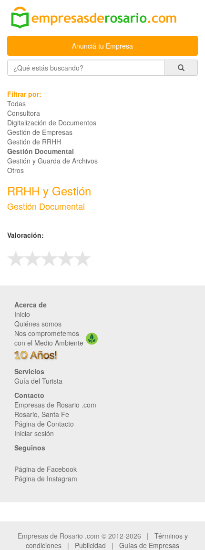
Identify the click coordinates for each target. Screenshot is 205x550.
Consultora (23, 113)
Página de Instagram (45, 478)
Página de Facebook (45, 469)
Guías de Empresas (149, 545)
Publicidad (90, 545)
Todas (16, 103)
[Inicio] (102, 18)
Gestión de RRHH (34, 141)
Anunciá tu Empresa (102, 46)
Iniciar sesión (34, 433)
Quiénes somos (38, 323)
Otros (15, 170)
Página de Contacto (44, 423)
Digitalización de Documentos (51, 122)
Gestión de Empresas (39, 132)
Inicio (22, 314)
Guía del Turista (38, 381)
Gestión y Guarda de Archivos (52, 160)
